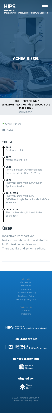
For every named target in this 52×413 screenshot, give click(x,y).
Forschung (30, 101)
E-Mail (9, 130)
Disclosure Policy (26, 296)
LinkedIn (26, 310)
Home (16, 101)
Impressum (26, 289)
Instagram (26, 314)
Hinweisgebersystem (26, 299)
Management (26, 282)
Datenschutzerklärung (26, 292)
